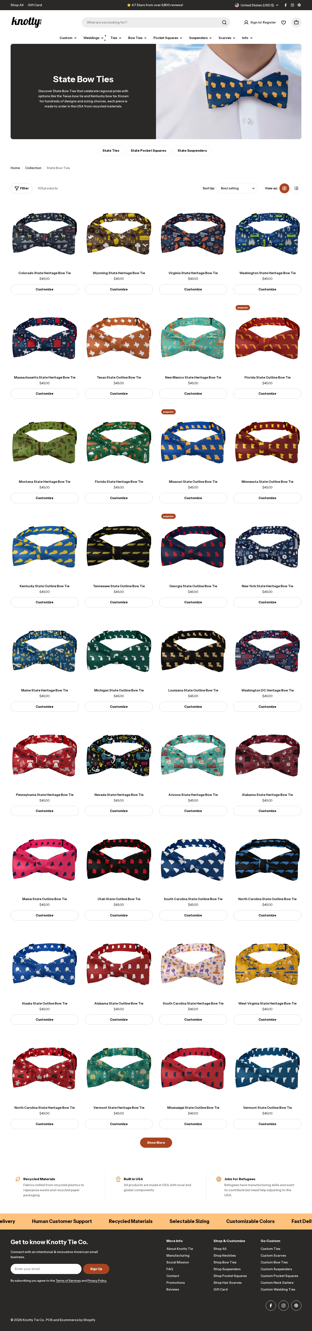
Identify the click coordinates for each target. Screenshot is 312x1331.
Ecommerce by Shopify (77, 1320)
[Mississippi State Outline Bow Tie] (193, 1067)
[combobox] (156, 22)
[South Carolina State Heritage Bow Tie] (193, 963)
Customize (44, 289)
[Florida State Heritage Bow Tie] (119, 441)
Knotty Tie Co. (33, 1320)
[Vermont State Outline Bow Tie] (267, 1067)
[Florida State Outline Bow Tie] (267, 337)
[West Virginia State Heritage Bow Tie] (267, 963)
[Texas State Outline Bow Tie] (119, 337)
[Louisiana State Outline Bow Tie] (193, 650)
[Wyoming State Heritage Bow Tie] (119, 232)
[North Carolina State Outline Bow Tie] (267, 858)
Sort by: (209, 188)
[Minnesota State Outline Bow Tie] (267, 441)
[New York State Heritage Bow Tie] (267, 545)
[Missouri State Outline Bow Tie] (193, 441)
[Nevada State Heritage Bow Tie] (119, 754)
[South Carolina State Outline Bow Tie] (193, 858)
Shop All (17, 5)
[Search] (224, 22)
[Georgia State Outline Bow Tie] (193, 545)
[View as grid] (284, 188)
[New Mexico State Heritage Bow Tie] (193, 337)
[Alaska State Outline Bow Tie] (45, 963)
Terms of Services (68, 1280)
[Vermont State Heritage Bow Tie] (119, 1067)
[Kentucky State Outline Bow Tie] (45, 545)
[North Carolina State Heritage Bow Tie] (45, 1067)
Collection (33, 168)
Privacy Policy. (97, 1280)
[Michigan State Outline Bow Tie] (119, 650)
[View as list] (296, 188)
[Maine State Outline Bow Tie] (45, 858)
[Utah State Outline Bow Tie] (119, 858)
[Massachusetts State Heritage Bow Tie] (45, 337)
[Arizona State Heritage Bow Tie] (193, 754)
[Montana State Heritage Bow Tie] (45, 441)
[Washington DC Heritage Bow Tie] (267, 650)
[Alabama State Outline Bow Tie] (119, 963)
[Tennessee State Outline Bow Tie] (119, 545)
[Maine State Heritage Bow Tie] (45, 650)
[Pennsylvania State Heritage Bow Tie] (45, 754)
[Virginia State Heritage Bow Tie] (193, 232)
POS (49, 1320)
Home (15, 168)
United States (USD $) (257, 5)
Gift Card (35, 5)
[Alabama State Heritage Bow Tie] (267, 754)
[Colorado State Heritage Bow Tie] (45, 232)
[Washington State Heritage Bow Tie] (267, 232)
